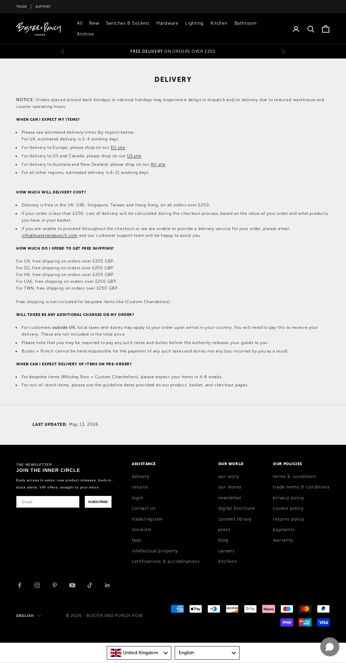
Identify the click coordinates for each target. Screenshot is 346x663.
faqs (136, 540)
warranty (283, 540)
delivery (140, 476)
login (137, 498)
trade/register (147, 519)
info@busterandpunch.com (50, 235)
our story (228, 476)
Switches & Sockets (128, 23)
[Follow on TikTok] (89, 585)
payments (284, 529)
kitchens (227, 561)
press (224, 529)
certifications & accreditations (166, 561)
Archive (85, 34)
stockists (141, 529)
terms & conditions (294, 476)
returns (140, 487)
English (25, 616)
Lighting (194, 23)
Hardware (167, 23)
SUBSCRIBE (98, 502)
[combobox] (139, 653)
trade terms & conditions (301, 487)
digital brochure (236, 508)
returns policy (288, 519)
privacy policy (288, 498)
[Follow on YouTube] (72, 585)
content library (235, 519)
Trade (21, 6)
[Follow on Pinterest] (54, 585)
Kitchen (219, 23)
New (94, 23)
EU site (118, 147)
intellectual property (154, 551)
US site (134, 156)
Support (43, 6)
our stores (230, 487)
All (79, 23)
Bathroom (245, 23)
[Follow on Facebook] (19, 585)
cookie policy (288, 508)
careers (226, 551)
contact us (144, 508)
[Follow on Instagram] (37, 585)
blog (223, 540)
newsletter (230, 498)
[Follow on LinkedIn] (107, 585)
